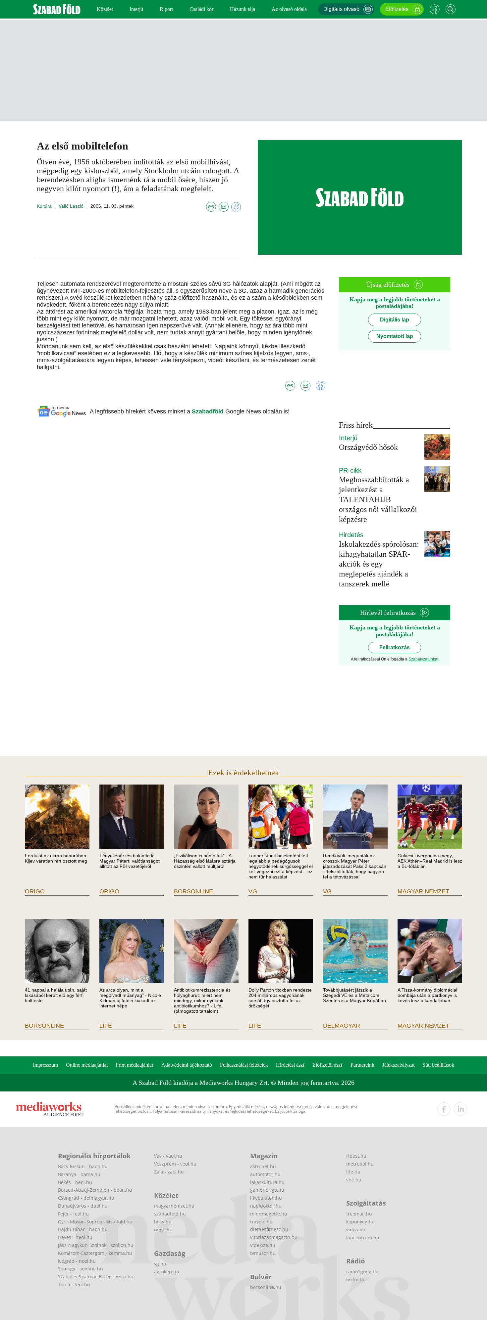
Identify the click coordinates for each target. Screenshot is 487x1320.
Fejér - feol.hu (73, 1214)
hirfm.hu (356, 1279)
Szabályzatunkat (423, 659)
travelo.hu (261, 1221)
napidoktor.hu (266, 1206)
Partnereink (362, 1065)
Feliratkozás (394, 647)
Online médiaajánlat (87, 1065)
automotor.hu (265, 1174)
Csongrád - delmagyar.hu (86, 1198)
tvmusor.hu (263, 1253)
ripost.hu (356, 1156)
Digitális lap (394, 319)
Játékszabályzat (398, 1065)
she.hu (353, 1179)
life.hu (353, 1172)
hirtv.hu (163, 1221)
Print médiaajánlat (134, 1065)
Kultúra (44, 206)
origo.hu (163, 1229)
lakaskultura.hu (267, 1182)
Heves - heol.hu (75, 1237)
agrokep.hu (166, 1271)
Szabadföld (208, 411)
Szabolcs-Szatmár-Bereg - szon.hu (96, 1276)
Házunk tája (242, 9)
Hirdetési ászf (290, 1065)
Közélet (105, 9)
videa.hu (355, 1229)
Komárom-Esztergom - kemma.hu (95, 1253)
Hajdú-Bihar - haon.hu (83, 1229)
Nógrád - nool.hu (77, 1261)
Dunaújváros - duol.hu (83, 1206)
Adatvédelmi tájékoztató (186, 1065)
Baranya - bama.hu (79, 1174)
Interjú (136, 9)
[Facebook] (435, 9)
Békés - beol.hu (75, 1182)
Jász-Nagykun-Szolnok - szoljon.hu (96, 1245)
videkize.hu (262, 1245)
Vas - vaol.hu (168, 1156)
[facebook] (444, 1109)
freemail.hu (359, 1214)
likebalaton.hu (266, 1198)
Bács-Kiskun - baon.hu (83, 1166)
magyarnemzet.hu (174, 1206)
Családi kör (201, 9)
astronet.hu (263, 1166)
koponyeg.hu (360, 1221)
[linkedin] (460, 1109)
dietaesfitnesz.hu (269, 1229)
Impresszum (45, 1065)
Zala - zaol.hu (169, 1172)
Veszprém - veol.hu (175, 1164)
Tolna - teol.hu (74, 1284)
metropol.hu (360, 1164)
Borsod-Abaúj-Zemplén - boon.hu (95, 1190)
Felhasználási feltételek (244, 1065)
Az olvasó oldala (289, 9)
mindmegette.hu (268, 1214)
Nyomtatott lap (394, 336)
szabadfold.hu (170, 1214)
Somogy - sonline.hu (80, 1268)
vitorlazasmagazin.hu (274, 1237)
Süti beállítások (438, 1065)
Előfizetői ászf (327, 1065)
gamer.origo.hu (267, 1190)
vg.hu (160, 1263)
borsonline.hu (265, 1287)
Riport (166, 9)
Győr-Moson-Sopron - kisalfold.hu (95, 1221)
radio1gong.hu (362, 1271)
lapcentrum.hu (362, 1237)
